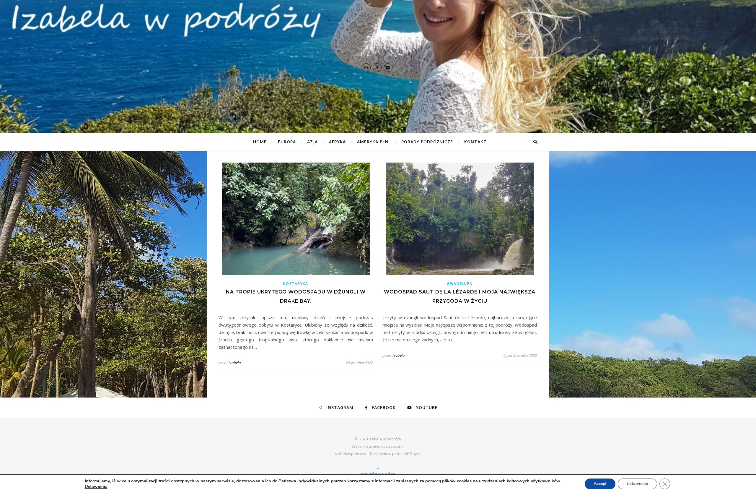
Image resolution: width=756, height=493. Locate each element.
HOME (260, 142)
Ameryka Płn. (373, 142)
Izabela (235, 362)
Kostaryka (295, 283)
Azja (312, 142)
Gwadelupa (459, 283)
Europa (287, 142)
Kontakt (475, 142)
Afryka (337, 142)
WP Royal (411, 453)
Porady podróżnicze (427, 142)
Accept (600, 483)
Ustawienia (96, 486)
